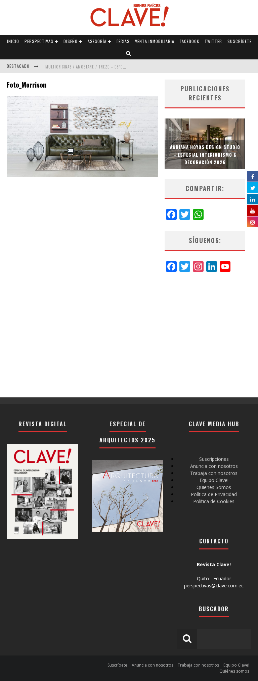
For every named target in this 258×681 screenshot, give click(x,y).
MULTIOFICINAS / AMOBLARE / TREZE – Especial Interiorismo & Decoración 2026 (119, 66)
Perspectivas (39, 41)
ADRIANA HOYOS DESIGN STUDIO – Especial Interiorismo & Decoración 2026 (205, 154)
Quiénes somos (234, 671)
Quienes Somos (214, 487)
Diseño (70, 41)
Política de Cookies (213, 501)
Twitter (213, 41)
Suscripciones (214, 459)
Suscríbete (239, 41)
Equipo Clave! (214, 480)
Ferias (123, 41)
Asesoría (97, 41)
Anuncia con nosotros (214, 466)
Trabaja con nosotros (214, 473)
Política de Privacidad (214, 494)
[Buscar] (128, 53)
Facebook (189, 41)
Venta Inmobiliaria (154, 41)
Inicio (13, 41)
